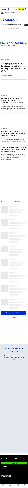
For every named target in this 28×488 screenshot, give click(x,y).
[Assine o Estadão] (21, 9)
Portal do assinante (5, 471)
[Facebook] (18, 476)
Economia (9, 19)
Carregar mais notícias (12, 313)
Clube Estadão (4, 458)
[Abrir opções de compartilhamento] (25, 60)
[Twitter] (21, 476)
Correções (3, 468)
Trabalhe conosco (18, 471)
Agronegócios (5, 59)
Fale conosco (17, 468)
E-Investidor (18, 458)
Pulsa (24, 458)
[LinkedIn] (26, 476)
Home (11, 458)
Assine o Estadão (14, 463)
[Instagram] (23, 476)
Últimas (3, 24)
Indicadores (18, 24)
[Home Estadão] (5, 9)
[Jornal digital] (16, 9)
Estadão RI (10, 24)
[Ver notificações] (25, 9)
